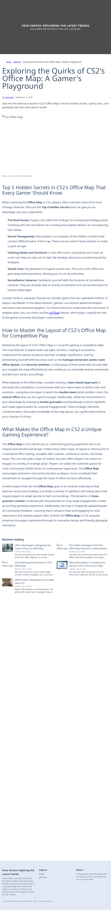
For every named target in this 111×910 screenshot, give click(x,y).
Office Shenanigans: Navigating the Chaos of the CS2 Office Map (33, 547)
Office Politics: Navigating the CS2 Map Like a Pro (34, 581)
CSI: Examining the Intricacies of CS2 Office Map (33, 564)
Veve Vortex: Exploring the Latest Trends (55, 25)
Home (8, 62)
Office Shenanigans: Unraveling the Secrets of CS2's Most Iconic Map (87, 564)
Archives (43, 877)
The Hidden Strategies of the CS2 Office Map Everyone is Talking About (88, 547)
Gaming (17, 62)
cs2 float (54, 312)
